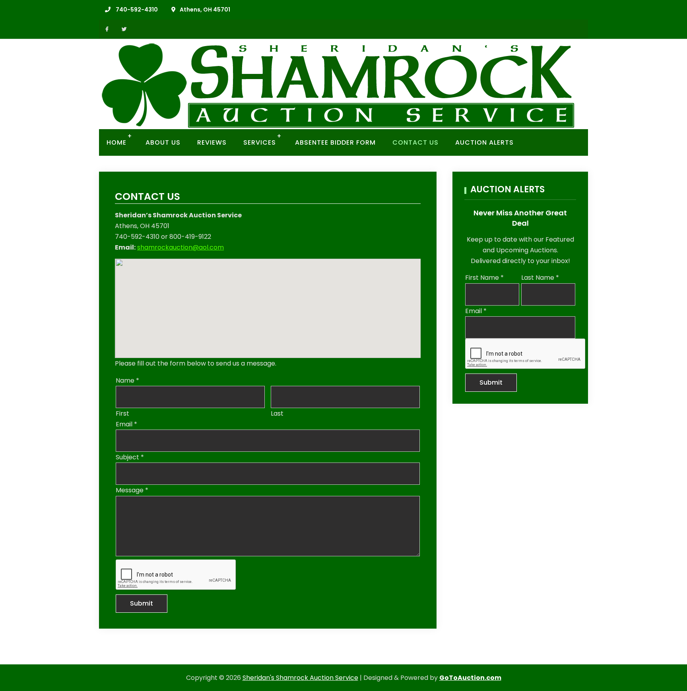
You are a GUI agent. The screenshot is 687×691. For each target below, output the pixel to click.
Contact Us (415, 142)
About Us (163, 142)
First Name (484, 277)
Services (259, 142)
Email (126, 424)
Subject (130, 457)
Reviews (212, 142)
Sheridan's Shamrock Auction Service (300, 677)
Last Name (540, 277)
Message (132, 490)
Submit (141, 603)
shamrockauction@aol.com (180, 247)
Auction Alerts (484, 142)
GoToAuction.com (470, 677)
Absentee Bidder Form (335, 142)
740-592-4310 (137, 10)
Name (127, 380)
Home (116, 142)
